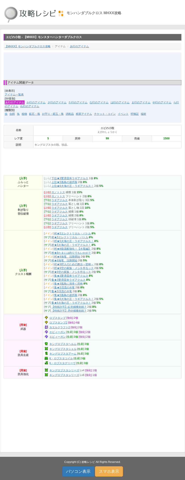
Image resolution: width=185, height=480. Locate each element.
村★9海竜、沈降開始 (67, 256)
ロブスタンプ (57, 317)
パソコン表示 (78, 471)
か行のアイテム (36, 102)
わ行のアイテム (29, 106)
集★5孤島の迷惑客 (65, 295)
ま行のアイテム (141, 102)
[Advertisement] (92, 66)
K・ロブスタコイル (61, 358)
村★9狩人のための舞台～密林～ (74, 264)
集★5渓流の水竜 (64, 287)
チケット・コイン (105, 113)
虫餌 (12, 113)
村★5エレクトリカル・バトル (72, 233)
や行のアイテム (162, 102)
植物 (24, 113)
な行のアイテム (99, 102)
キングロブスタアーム (62, 353)
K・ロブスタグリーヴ (62, 363)
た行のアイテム (78, 102)
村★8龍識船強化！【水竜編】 (72, 248)
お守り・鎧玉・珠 (53, 113)
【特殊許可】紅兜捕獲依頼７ (69, 306)
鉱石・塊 (34, 113)
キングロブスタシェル (62, 349)
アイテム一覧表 (14, 94)
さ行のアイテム (57, 102)
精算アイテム (84, 113)
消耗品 (70, 113)
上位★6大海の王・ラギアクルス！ (72, 186)
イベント (123, 113)
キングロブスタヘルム (62, 344)
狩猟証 (135, 113)
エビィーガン (57, 332)
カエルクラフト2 (59, 327)
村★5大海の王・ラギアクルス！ (74, 241)
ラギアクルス (59, 200)
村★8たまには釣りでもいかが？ (71, 252)
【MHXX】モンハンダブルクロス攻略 (28, 46)
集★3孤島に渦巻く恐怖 (68, 283)
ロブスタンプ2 (58, 322)
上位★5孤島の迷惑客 (64, 182)
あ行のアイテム (79, 46)
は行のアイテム (120, 102)
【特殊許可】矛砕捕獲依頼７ (69, 310)
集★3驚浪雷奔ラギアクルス (71, 275)
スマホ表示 (109, 471)
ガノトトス (58, 192)
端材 (143, 113)
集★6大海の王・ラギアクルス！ (74, 299)
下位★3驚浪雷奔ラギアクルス (69, 178)
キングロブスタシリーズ (64, 370)
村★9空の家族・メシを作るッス (74, 268)
